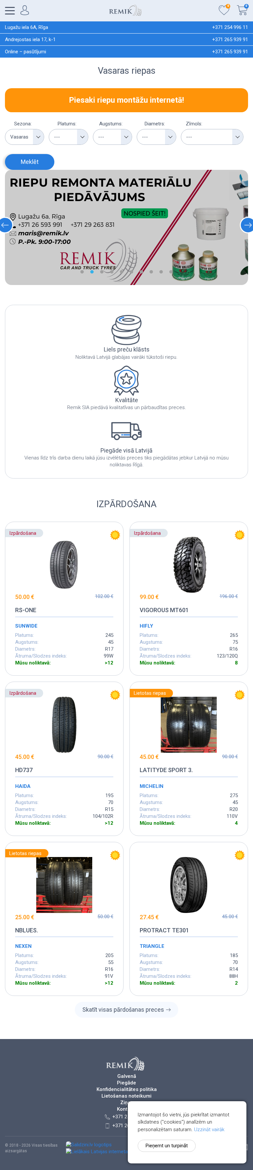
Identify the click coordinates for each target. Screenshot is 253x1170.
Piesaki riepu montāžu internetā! (126, 100)
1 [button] (82, 272)
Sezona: (23, 124)
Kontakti (126, 1109)
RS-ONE (25, 610)
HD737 (24, 770)
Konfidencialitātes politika (127, 1089)
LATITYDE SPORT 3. (166, 770)
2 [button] (92, 272)
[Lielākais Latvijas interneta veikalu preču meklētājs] (122, 1152)
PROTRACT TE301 (164, 930)
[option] (126, 227)
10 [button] (171, 272)
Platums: (67, 124)
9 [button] (161, 272)
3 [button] (101, 272)
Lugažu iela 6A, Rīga (26, 27)
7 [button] (141, 272)
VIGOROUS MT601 (164, 610)
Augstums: (111, 124)
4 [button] (111, 272)
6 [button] (131, 272)
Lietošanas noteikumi (126, 1096)
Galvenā (126, 1076)
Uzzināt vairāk (209, 1129)
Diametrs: (155, 124)
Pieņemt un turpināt (167, 1146)
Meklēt (30, 161)
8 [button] (151, 272)
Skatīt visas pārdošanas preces (123, 1009)
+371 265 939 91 (230, 39)
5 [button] (121, 272)
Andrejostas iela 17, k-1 (30, 39)
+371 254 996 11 (230, 27)
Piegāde (126, 1082)
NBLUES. (26, 930)
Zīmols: (194, 124)
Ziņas (126, 1102)
